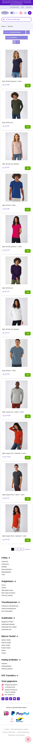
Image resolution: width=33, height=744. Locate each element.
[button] (21, 12)
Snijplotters (7, 581)
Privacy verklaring (9, 732)
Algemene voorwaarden (16, 735)
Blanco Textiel (8, 636)
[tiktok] (10, 698)
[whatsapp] (18, 698)
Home (3, 26)
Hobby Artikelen (9, 659)
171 (23, 549)
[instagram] (6, 698)
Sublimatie (6, 618)
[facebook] (2, 698)
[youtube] (14, 698)
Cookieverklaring (23, 732)
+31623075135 (10, 687)
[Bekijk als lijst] (18, 42)
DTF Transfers (8, 675)
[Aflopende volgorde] (28, 32)
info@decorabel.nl (11, 685)
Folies (4, 557)
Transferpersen (9, 602)
